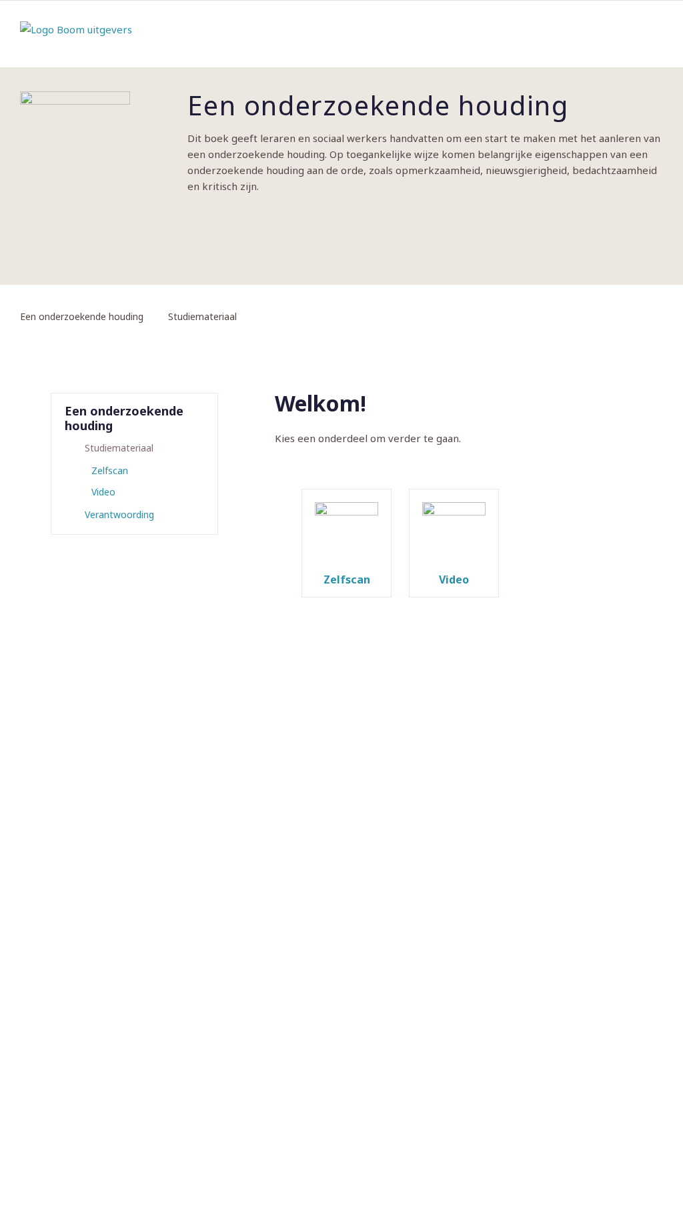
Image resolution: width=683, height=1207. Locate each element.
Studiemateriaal (119, 447)
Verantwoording (119, 514)
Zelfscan (109, 470)
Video (103, 491)
